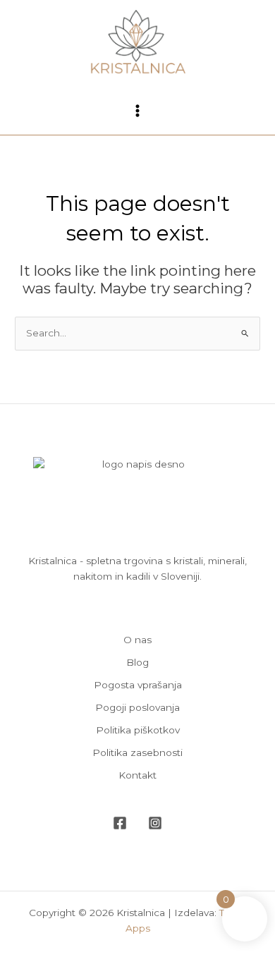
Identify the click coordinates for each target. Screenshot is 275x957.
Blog (137, 662)
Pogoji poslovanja (137, 707)
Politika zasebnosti (137, 752)
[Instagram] (155, 823)
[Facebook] (120, 823)
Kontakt (137, 775)
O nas (137, 639)
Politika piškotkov (138, 730)
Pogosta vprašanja (138, 684)
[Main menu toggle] (138, 111)
